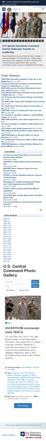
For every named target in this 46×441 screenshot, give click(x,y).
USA (18, 379)
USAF (22, 379)
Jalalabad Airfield (13, 377)
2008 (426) (7, 259)
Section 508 (38, 425)
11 (31, 41)
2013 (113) (7, 248)
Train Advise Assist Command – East (20, 386)
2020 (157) (7, 232)
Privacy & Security (10, 425)
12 (34, 41)
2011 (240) (7, 252)
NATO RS (10, 393)
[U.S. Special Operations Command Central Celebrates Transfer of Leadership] (23, 25)
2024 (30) (6, 223)
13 (37, 41)
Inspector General (20, 425)
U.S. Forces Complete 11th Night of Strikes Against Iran (22, 124)
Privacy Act (31, 425)
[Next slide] (44, 25)
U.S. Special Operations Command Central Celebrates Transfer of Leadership (20, 49)
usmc (21, 373)
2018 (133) (7, 236)
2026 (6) (6, 218)
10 (28, 41)
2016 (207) (7, 241)
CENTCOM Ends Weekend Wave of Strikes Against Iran (22, 130)
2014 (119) (7, 245)
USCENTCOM (25, 377)
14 (40, 41)
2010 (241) (7, 254)
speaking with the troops (31, 384)
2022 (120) (7, 227)
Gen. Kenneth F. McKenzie (25, 382)
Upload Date (23, 290)
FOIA (26, 425)
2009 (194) (7, 257)
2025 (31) (6, 221)
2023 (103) (7, 225)
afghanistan (11, 379)
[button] (10, 4)
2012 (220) (7, 250)
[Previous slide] (2, 25)
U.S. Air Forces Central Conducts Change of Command (22, 97)
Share (9, 323)
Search (35, 282)
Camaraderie (35, 377)
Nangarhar (26, 375)
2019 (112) (7, 234)
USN (26, 373)
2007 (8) (6, 261)
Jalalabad (15, 373)
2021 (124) (7, 230)
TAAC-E (33, 375)
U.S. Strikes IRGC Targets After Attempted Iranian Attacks (23, 101)
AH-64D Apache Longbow (31, 391)
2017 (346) (7, 239)
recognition (18, 375)
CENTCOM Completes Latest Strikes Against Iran (19, 119)
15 (42, 41)
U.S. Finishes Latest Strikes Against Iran (16, 128)
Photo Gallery (23, 405)
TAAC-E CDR (21, 388)
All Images (10, 290)
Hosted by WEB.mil (8, 435)
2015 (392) (7, 243)
